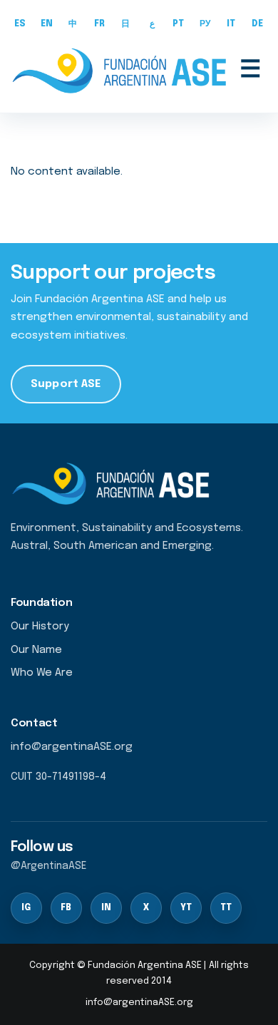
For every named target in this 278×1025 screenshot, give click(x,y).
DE (258, 24)
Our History (40, 626)
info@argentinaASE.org (139, 1002)
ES (20, 24)
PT (179, 24)
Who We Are (42, 673)
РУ (205, 24)
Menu (250, 70)
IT (231, 24)
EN (47, 24)
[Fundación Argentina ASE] (122, 71)
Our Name (36, 650)
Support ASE (66, 384)
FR (99, 24)
